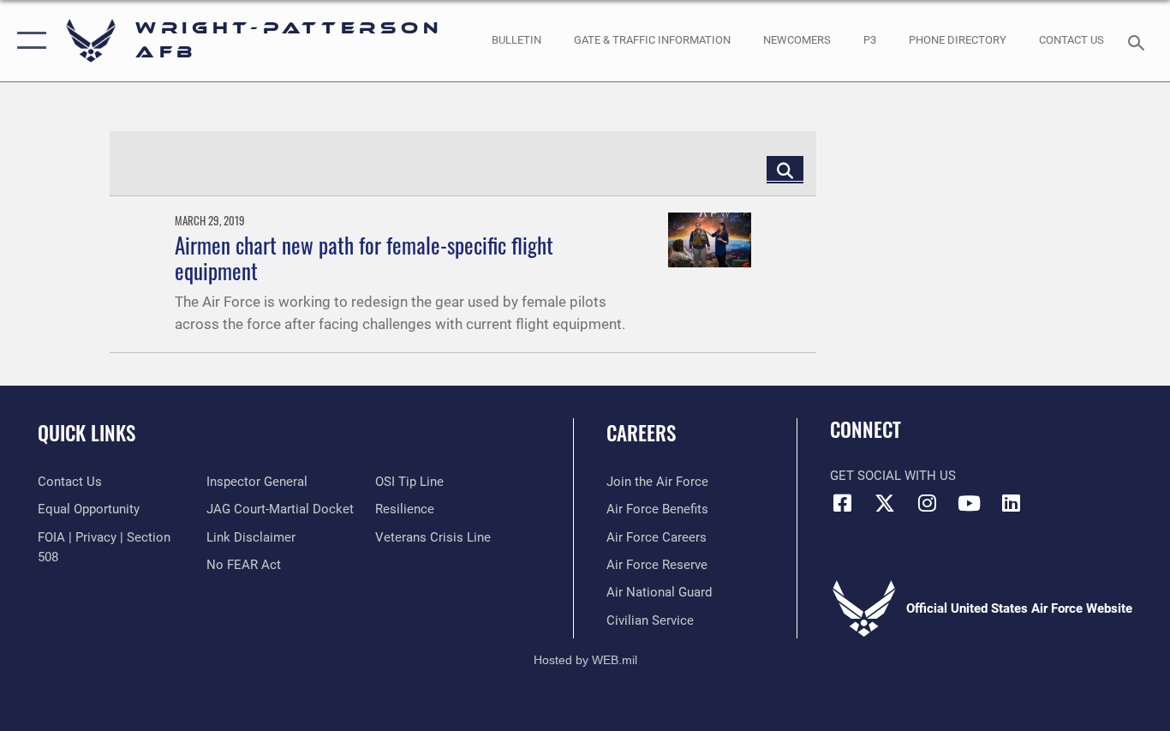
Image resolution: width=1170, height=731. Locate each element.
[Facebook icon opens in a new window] (843, 503)
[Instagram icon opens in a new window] (927, 503)
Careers (641, 432)
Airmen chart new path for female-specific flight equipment (364, 257)
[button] (28, 40)
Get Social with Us (893, 475)
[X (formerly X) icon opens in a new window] (885, 503)
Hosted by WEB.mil (585, 660)
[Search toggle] (1139, 41)
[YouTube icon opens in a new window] (969, 503)
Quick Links (86, 432)
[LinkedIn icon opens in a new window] (1011, 503)
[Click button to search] (785, 169)
